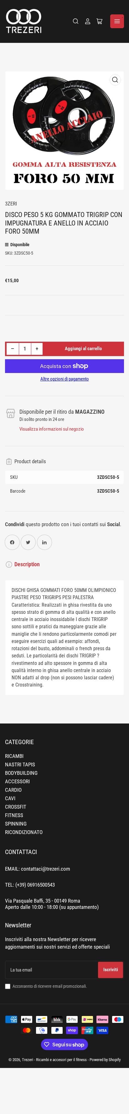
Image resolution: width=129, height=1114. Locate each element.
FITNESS (14, 815)
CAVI (10, 798)
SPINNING (16, 824)
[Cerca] (76, 21)
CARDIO (13, 790)
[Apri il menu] (117, 21)
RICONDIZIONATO (24, 832)
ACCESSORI (17, 782)
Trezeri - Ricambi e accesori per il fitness (54, 1059)
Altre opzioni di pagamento (64, 379)
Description (27, 564)
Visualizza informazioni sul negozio (51, 429)
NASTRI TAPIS (20, 765)
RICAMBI (14, 756)
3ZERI (11, 204)
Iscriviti (110, 969)
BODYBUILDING (21, 773)
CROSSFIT (15, 807)
